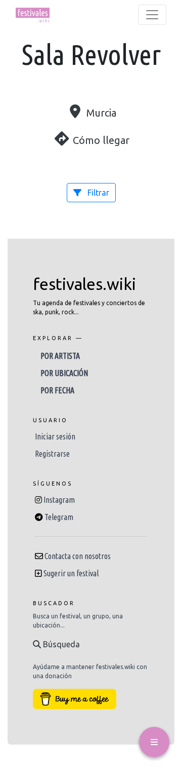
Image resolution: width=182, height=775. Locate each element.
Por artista (60, 355)
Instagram (59, 499)
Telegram (58, 517)
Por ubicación (64, 373)
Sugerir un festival (71, 573)
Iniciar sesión (55, 436)
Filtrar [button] (97, 192)
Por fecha (57, 390)
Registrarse (52, 453)
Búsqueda (60, 644)
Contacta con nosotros (77, 556)
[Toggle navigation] (152, 15)
